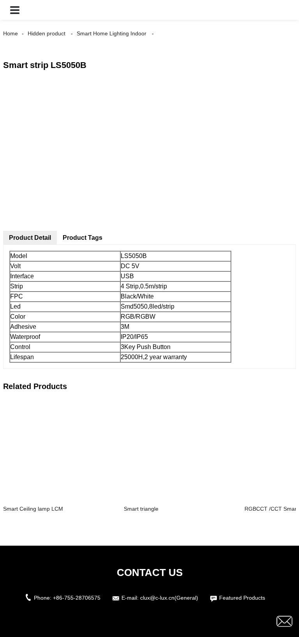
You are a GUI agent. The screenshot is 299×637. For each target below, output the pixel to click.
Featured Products (242, 598)
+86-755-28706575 (76, 598)
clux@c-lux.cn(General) (169, 598)
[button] (14, 10)
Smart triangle (141, 509)
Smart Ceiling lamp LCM (33, 509)
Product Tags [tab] (82, 237)
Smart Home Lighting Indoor (111, 33)
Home (10, 33)
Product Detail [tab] (30, 237)
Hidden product (46, 33)
